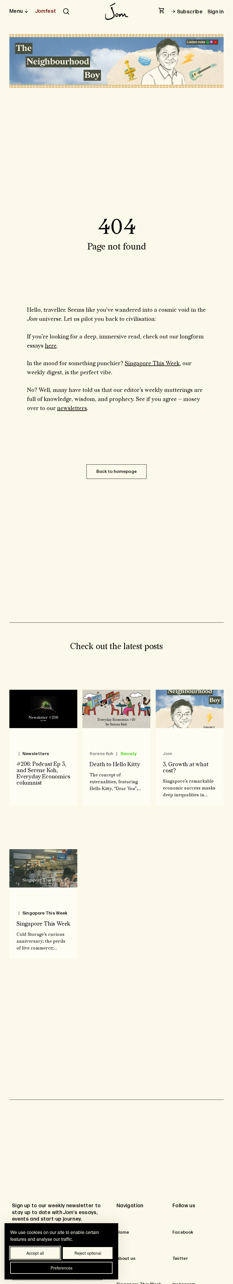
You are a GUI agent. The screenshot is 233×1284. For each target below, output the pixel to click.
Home (122, 1232)
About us (126, 1258)
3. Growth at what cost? (186, 767)
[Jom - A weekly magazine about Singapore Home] (116, 11)
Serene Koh (101, 753)
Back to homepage (116, 471)
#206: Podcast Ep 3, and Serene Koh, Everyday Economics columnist (43, 774)
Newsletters (35, 753)
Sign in (215, 12)
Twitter (180, 1258)
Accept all (35, 1253)
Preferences (61, 1268)
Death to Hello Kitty (115, 764)
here (51, 345)
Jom (167, 753)
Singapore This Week (152, 363)
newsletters (72, 408)
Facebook (182, 1232)
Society (128, 753)
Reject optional (87, 1253)
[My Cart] (162, 11)
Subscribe (190, 12)
